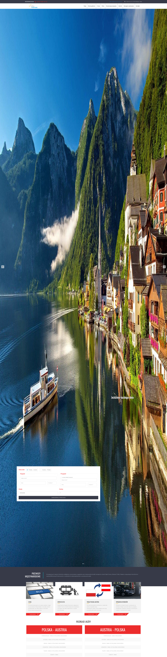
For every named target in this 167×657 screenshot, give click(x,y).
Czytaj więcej (33, 614)
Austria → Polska (46, 469)
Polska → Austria (33, 469)
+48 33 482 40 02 (41, 1)
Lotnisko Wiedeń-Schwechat (67, 477)
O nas (98, 6)
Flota (103, 6)
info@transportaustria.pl (116, 1)
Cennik (120, 6)
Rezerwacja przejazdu (111, 6)
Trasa (85, 6)
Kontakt (138, 6)
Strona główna (91, 6)
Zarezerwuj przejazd (58, 497)
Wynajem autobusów (129, 6)
